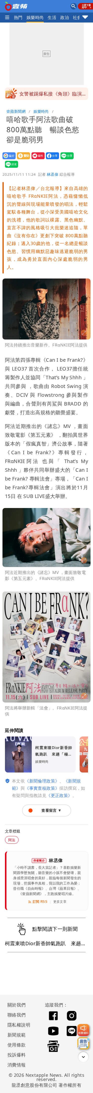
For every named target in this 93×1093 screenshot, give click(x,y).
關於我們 (16, 1005)
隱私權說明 (17, 1025)
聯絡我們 (16, 1015)
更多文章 (60, 902)
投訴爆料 (16, 1055)
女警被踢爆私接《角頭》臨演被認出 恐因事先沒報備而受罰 (53, 95)
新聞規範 (16, 1035)
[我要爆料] (83, 1030)
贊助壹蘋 (22, 159)
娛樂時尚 (35, 17)
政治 (64, 17)
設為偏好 (7, 159)
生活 (52, 17)
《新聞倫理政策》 (42, 781)
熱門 (18, 17)
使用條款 (16, 1045)
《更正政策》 (59, 795)
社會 (77, 17)
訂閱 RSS (40, 902)
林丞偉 (52, 174)
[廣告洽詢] (83, 1043)
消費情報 (16, 1065)
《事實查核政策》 (42, 788)
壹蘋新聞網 (16, 111)
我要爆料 (36, 159)
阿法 (11, 840)
